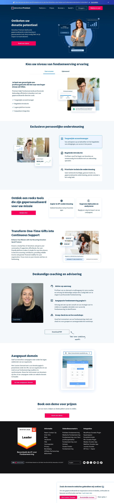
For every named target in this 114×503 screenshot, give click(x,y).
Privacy (46, 446)
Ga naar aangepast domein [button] (23, 382)
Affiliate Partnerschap (51, 451)
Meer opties (102, 497)
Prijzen (52, 8)
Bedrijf (70, 8)
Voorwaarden (48, 444)
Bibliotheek (48, 453)
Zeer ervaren (49, 71)
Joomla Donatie (88, 446)
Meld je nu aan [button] (95, 8)
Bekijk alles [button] (24, 213)
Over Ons (47, 435)
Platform (42, 8)
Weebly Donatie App (90, 442)
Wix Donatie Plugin (89, 439)
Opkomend (65, 71)
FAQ (45, 442)
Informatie (48, 429)
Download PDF (57, 332)
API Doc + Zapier (89, 449)
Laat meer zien (87, 493)
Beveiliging (48, 449)
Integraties (87, 429)
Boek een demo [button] (23, 43)
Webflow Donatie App (90, 444)
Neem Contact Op (50, 432)
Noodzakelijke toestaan (87, 497)
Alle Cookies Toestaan (68, 497)
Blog (45, 437)
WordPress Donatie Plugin (92, 432)
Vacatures (47, 439)
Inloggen (81, 8)
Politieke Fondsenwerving (71, 432)
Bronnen (61, 8)
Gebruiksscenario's (69, 429)
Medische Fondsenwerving (71, 435)
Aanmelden (94, 2)
